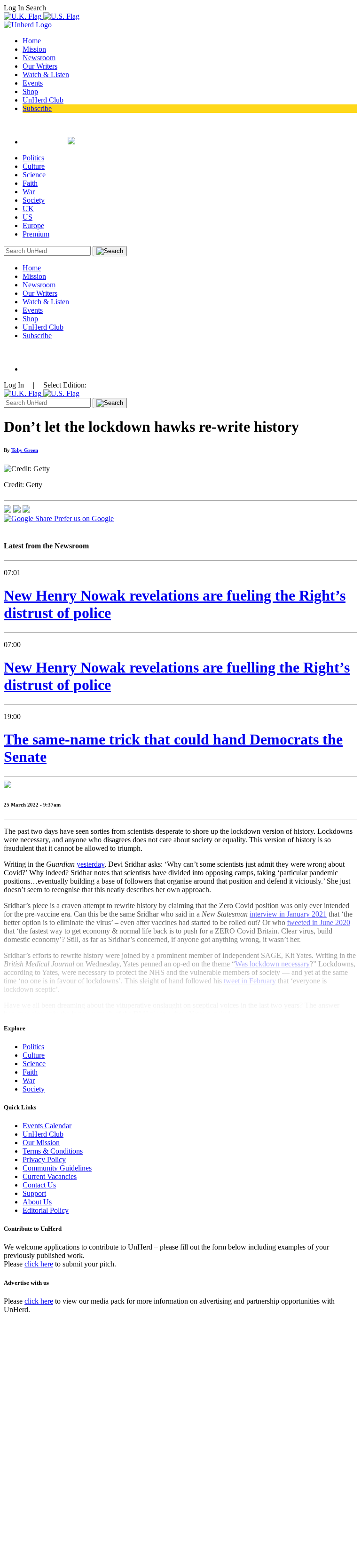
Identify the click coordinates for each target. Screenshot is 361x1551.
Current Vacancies (50, 1176)
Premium (36, 234)
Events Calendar (47, 1126)
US (27, 217)
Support (34, 1193)
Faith (30, 183)
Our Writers (40, 66)
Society (34, 200)
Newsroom (39, 58)
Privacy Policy (44, 1159)
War (29, 192)
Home (32, 41)
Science (34, 175)
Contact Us (39, 1185)
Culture (34, 166)
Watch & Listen (46, 75)
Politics (33, 158)
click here (38, 1264)
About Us (37, 1202)
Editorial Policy (46, 1210)
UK (28, 209)
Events (33, 83)
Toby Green (24, 450)
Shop (30, 91)
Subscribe (37, 108)
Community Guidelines (57, 1168)
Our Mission (41, 1143)
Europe (33, 225)
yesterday (90, 864)
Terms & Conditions (53, 1151)
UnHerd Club (43, 100)
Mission (34, 49)
